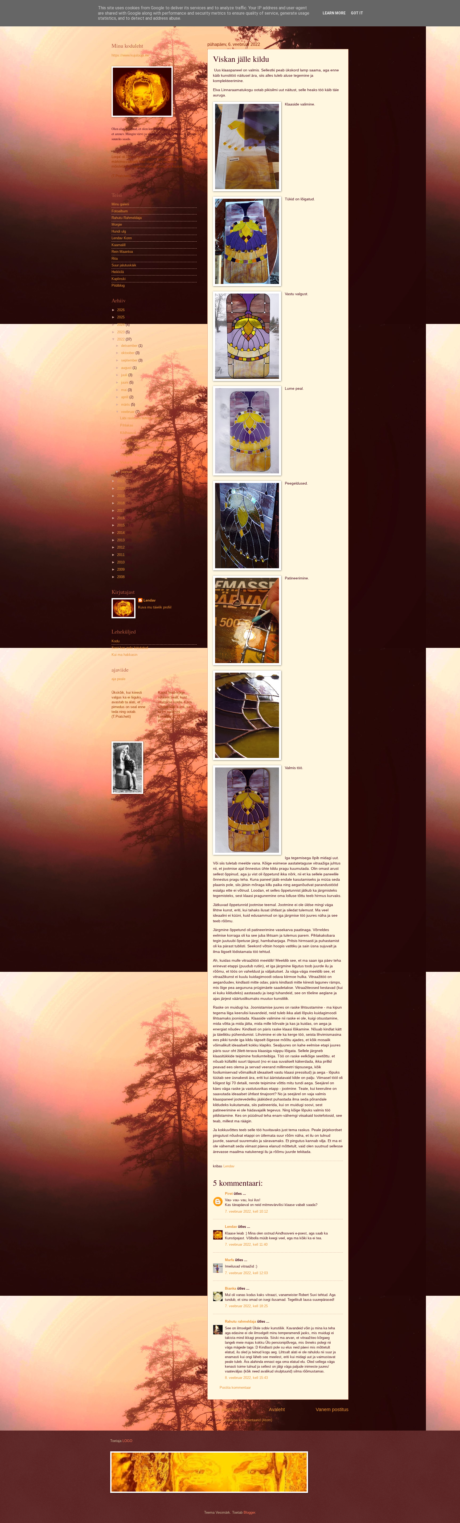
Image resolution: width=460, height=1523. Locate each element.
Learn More (334, 13)
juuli (124, 375)
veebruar (128, 412)
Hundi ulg (119, 231)
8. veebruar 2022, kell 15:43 (246, 1378)
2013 (121, 540)
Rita (115, 259)
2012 (121, 547)
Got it (357, 13)
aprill (125, 397)
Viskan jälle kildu (133, 462)
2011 (121, 555)
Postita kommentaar (235, 1388)
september (129, 360)
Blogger (249, 1512)
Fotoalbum (120, 211)
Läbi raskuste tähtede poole (141, 418)
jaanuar (127, 472)
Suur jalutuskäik (124, 265)
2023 (121, 332)
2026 (121, 310)
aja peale (118, 679)
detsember (129, 346)
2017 (121, 511)
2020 (121, 488)
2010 (121, 562)
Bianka (230, 1288)
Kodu (116, 641)
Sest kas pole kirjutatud (130, 648)
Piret (229, 1194)
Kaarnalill (119, 245)
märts (126, 405)
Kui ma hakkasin (124, 655)
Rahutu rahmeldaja (240, 1321)
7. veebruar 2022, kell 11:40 (246, 1244)
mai (124, 390)
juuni (125, 382)
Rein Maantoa (122, 252)
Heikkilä (118, 272)
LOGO (127, 1441)
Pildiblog (118, 285)
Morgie (117, 224)
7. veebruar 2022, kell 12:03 (246, 1273)
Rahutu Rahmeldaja (127, 218)
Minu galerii (120, 204)
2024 (121, 325)
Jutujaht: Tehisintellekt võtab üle (145, 447)
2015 (121, 525)
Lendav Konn (122, 238)
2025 (121, 317)
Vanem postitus (332, 1409)
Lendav (231, 1227)
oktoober (128, 353)
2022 (121, 339)
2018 (121, 503)
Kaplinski (119, 279)
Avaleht (277, 1409)
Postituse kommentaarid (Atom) (247, 1420)
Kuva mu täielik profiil (154, 607)
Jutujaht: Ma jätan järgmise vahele (146, 440)
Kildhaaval (128, 433)
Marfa (229, 1260)
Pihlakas (126, 425)
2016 (121, 518)
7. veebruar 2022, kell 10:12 (246, 1211)
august (127, 368)
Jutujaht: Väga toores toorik (141, 455)
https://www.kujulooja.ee (130, 55)
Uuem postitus (222, 1409)
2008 (121, 577)
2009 (121, 569)
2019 (121, 496)
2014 (121, 533)
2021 (121, 481)
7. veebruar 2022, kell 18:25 (246, 1306)
